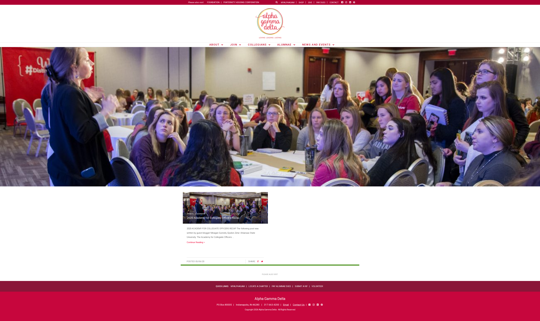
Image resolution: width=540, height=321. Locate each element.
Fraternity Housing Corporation (241, 2)
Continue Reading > (196, 242)
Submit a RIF (301, 286)
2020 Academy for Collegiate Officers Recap (213, 217)
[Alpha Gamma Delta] (270, 23)
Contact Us (299, 304)
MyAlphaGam (238, 286)
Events (190, 214)
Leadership (200, 214)
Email (286, 304)
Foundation (213, 2)
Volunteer (317, 286)
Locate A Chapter (258, 286)
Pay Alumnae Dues (281, 286)
